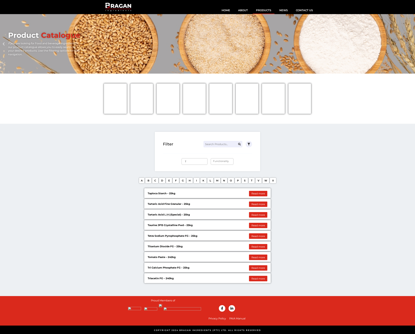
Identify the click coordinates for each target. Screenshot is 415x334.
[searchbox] (197, 161)
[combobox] (195, 161)
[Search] (239, 144)
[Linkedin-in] (232, 308)
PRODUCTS (263, 10)
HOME (226, 10)
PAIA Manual (237, 318)
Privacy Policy (217, 318)
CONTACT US (304, 10)
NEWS (283, 10)
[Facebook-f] (222, 308)
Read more (258, 193)
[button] (4, 44)
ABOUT (243, 10)
